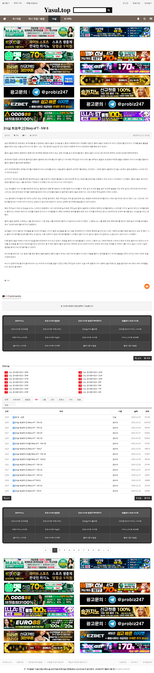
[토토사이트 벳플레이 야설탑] (115, 56)
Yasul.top (57, 9)
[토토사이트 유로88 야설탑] (39, 624)
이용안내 (122, 662)
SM (8, 281)
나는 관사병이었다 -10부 (90, 379)
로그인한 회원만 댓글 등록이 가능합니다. (77, 306)
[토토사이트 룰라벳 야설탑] (115, 116)
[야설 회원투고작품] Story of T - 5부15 (30, 459)
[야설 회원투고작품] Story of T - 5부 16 (30, 454)
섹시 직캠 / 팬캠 (36, 18)
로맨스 (61, 400)
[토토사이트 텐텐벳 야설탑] (39, 44)
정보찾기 (148, 3)
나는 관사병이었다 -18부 (17, 375)
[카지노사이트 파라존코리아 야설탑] (39, 68)
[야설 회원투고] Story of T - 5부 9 (28, 491)
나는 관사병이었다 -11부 (91, 375)
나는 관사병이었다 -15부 (17, 385)
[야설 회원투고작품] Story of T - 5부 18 (30, 443)
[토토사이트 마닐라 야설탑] (39, 32)
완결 (79, 400)
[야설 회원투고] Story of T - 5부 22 (28, 422)
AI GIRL (68, 18)
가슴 (90, 254)
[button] (138, 358)
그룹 (44, 400)
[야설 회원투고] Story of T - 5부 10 (28, 486)
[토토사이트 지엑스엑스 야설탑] (115, 68)
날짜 (136, 411)
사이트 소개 (7, 662)
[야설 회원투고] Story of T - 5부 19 (28, 438)
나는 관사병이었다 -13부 (17, 392)
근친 (52, 400)
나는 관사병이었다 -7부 (90, 389)
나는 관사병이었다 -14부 (17, 389)
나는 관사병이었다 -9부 (90, 382)
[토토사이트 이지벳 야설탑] (39, 104)
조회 (147, 411)
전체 (6, 400)
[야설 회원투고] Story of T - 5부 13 (28, 470)
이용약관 (19, 662)
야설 (54, 18)
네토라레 (16, 400)
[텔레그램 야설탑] (39, 92)
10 (99, 550)
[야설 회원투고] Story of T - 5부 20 (28, 433)
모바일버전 (147, 662)
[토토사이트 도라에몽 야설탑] (39, 80)
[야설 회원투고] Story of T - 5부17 (28, 449)
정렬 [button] (139, 498)
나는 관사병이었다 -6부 (90, 392)
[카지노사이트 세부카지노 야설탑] (115, 32)
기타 (70, 400)
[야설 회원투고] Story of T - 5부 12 (28, 475)
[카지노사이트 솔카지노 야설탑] (115, 92)
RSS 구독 (18, 3)
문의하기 (134, 662)
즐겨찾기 (5, 3)
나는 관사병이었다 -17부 (17, 379)
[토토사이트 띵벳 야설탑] (39, 56)
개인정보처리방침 (35, 662)
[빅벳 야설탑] (115, 80)
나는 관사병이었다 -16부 (17, 382)
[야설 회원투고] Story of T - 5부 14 (28, 465)
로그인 (125, 3)
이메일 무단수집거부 (55, 662)
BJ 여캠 (17, 18)
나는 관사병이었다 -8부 (90, 385)
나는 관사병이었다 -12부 (91, 372)
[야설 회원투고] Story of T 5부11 (28, 480)
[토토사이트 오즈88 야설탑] (39, 116)
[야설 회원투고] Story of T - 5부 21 (28, 428)
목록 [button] (148, 498)
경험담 (27, 400)
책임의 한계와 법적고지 (77, 662)
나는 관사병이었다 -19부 (17, 372)
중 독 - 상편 (19, 417)
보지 (72, 211)
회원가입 (136, 3)
